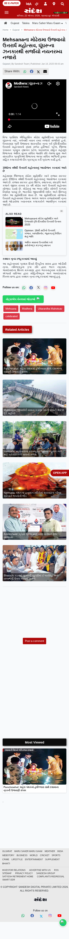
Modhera (27, 308)
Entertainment (34, 859)
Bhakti (6, 863)
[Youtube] (60, 916)
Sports (56, 855)
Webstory (8, 855)
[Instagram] (50, 916)
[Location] (54, 3)
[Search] (62, 3)
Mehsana (10, 308)
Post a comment (34, 640)
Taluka (25, 23)
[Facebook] (31, 71)
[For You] (37, 3)
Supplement (52, 859)
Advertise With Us (40, 870)
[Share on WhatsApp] (63, 923)
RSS (56, 870)
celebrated (11, 316)
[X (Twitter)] (38, 71)
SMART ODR (8, 880)
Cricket (44, 855)
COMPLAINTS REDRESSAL (50, 876)
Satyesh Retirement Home (17, 876)
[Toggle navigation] (7, 12)
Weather (50, 851)
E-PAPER (13, 3)
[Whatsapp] (23, 916)
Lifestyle (17, 859)
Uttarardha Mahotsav (50, 308)
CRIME (5, 859)
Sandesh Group (45, 873)
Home (5, 30)
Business (22, 855)
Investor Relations (13, 870)
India (60, 851)
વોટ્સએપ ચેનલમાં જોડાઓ (20, 299)
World (34, 855)
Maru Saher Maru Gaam (46, 23)
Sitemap (7, 873)
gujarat (15, 30)
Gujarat (15, 23)
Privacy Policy (24, 873)
